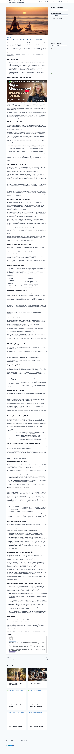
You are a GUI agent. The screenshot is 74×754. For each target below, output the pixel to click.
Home (40, 1)
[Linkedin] (6, 745)
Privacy (15, 740)
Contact (66, 1)
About (62, 1)
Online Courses (48, 1)
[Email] (15, 651)
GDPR (12, 740)
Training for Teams (56, 1)
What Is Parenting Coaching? (37, 726)
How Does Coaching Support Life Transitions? (15, 658)
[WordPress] (9, 745)
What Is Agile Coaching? (36, 683)
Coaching (9, 37)
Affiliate (27, 740)
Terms (19, 740)
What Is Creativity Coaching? (16, 726)
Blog (43, 1)
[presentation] (16, 674)
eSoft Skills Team (12, 641)
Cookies (7, 740)
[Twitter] (11, 745)
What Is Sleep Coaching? (43, 658)
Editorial (23, 740)
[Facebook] (13, 745)
